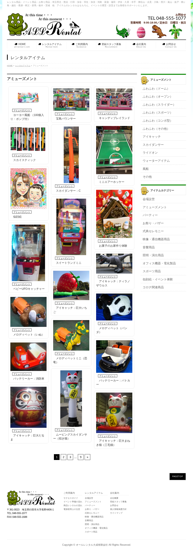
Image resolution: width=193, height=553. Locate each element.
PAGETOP (177, 476)
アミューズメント (22, 110)
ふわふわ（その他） (156, 128)
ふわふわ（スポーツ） (158, 112)
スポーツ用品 (152, 271)
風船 (146, 168)
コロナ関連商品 (153, 287)
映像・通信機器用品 (156, 239)
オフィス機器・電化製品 (159, 263)
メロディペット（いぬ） (28, 334)
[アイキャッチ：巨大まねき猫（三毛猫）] (114, 413)
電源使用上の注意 (72, 509)
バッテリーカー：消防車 (28, 378)
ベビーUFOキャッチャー (29, 288)
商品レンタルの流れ (73, 505)
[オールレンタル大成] (44, 31)
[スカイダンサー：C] (71, 155)
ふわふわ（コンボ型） (158, 120)
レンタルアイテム (94, 493)
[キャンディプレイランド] (114, 99)
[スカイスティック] (28, 140)
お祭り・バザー (153, 223)
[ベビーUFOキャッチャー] (28, 253)
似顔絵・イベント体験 (158, 279)
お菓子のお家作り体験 (113, 245)
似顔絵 (17, 216)
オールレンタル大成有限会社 (92, 544)
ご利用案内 (69, 493)
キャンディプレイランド (114, 118)
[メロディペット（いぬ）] (28, 312)
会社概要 (114, 498)
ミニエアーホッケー (111, 181)
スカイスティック (24, 160)
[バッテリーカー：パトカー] (114, 356)
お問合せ (114, 505)
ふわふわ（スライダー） (159, 104)
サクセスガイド (71, 498)
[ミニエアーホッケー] (114, 150)
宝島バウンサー (66, 118)
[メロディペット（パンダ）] (114, 307)
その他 (147, 176)
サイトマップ (116, 513)
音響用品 (149, 247)
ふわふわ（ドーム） (156, 88)
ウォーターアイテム (156, 160)
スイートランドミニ (68, 262)
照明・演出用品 (153, 255)
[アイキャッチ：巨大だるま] (28, 407)
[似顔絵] (28, 188)
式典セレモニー (153, 231)
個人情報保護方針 (118, 509)
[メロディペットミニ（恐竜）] (71, 335)
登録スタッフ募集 (118, 501)
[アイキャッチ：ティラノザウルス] (114, 264)
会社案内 (114, 493)
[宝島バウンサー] (71, 99)
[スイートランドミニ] (71, 227)
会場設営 (149, 199)
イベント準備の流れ (73, 501)
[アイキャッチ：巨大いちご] (71, 285)
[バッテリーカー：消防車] (28, 356)
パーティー (150, 215)
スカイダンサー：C (68, 190)
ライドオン (150, 152)
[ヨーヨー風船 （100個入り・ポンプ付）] (28, 97)
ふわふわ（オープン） (158, 96)
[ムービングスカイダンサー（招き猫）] (71, 398)
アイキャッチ (152, 136)
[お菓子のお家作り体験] (114, 214)
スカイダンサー (153, 144)
